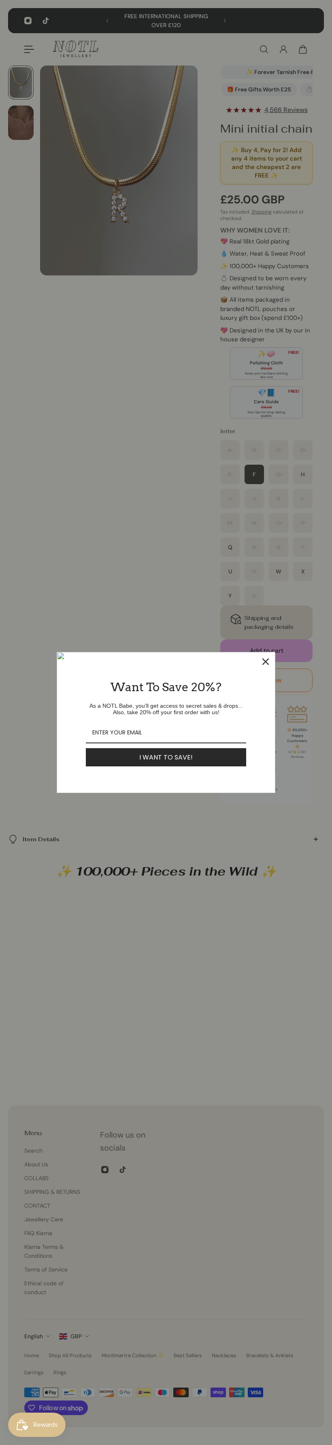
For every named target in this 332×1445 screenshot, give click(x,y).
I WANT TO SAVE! (166, 757)
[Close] (265, 661)
